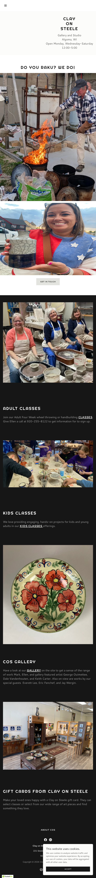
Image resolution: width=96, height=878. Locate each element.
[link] (45, 839)
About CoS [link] (48, 829)
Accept (68, 869)
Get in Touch (48, 281)
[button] (13, 5)
